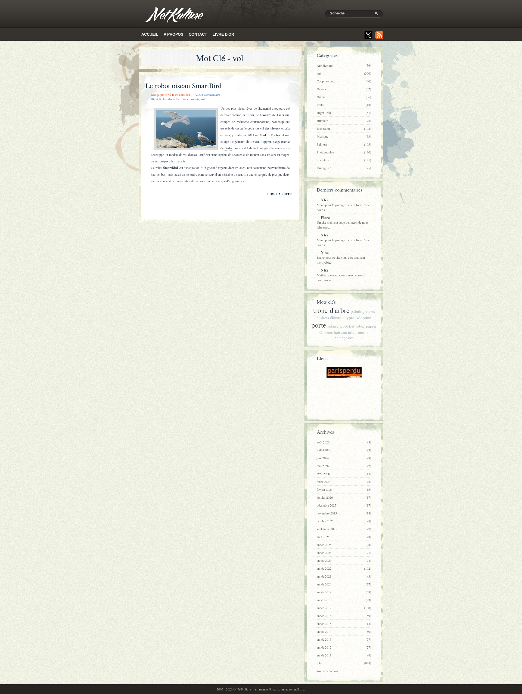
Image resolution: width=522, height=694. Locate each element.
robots (195, 99)
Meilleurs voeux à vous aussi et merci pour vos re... (341, 274)
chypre (348, 317)
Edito (344, 105)
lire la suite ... (281, 194)
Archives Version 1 (329, 671)
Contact (198, 34)
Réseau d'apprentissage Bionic (270, 141)
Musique (344, 136)
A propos (173, 34)
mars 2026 (344, 481)
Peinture (344, 144)
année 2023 (344, 560)
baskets (322, 317)
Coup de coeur (344, 81)
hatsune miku (345, 332)
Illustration (344, 128)
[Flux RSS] (379, 35)
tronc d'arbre (331, 310)
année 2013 (344, 639)
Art (344, 73)
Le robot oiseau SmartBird (183, 85)
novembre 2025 (344, 513)
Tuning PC (344, 168)
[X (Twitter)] (368, 35)
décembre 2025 (344, 505)
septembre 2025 (344, 529)
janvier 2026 (344, 497)
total (344, 663)
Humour (344, 120)
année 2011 (344, 655)
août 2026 (344, 442)
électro (335, 317)
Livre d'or (223, 34)
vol (203, 99)
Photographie (344, 152)
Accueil (149, 34)
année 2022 (344, 568)
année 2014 (344, 631)
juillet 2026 (344, 450)
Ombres (326, 332)
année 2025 (344, 544)
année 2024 (344, 552)
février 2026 (344, 489)
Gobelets (347, 326)
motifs (363, 332)
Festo (228, 148)
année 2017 (344, 608)
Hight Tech (158, 99)
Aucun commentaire (207, 94)
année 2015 (344, 623)
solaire (332, 326)
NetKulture (244, 689)
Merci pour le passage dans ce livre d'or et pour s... (344, 204)
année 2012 (344, 647)
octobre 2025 (344, 521)
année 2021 (344, 576)
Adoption (363, 317)
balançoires (344, 337)
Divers (344, 97)
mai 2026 (344, 466)
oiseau (185, 99)
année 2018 (344, 600)
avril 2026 (344, 473)
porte (318, 324)
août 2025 (344, 537)
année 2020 (344, 584)
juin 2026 (344, 458)
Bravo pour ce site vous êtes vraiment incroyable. (341, 257)
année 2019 (344, 592)
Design (344, 89)
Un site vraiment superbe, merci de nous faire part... (342, 222)
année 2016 (344, 615)
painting (358, 311)
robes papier (366, 326)
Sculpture (344, 160)
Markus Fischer (270, 135)
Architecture (344, 65)
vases (370, 311)
